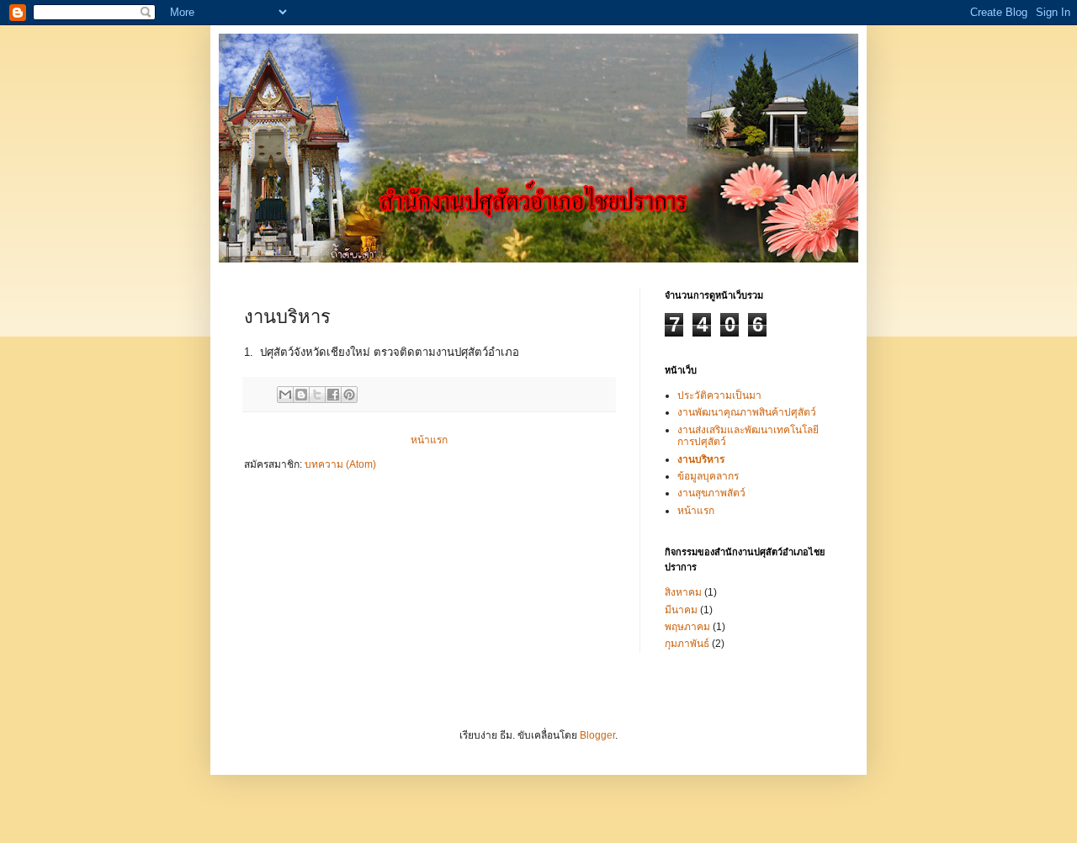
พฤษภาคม (687, 627)
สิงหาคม (683, 592)
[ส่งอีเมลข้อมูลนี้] (285, 394)
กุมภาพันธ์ (687, 643)
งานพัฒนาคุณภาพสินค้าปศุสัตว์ (746, 412)
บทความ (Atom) (340, 464)
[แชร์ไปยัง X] (317, 394)
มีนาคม (681, 610)
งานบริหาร (700, 459)
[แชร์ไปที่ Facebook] (333, 394)
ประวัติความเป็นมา (719, 395)
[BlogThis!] (301, 394)
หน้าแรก (429, 440)
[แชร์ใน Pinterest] (349, 394)
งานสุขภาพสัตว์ (711, 493)
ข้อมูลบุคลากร (708, 476)
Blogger (597, 735)
